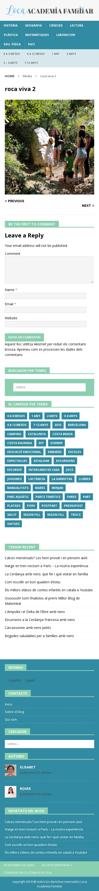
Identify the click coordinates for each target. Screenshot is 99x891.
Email (9, 304)
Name (10, 289)
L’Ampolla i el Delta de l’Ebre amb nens (35, 611)
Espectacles (17, 461)
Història (11, 25)
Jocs (69, 470)
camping (14, 434)
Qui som (11, 719)
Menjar (57, 488)
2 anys (71, 54)
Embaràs (55, 452)
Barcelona (77, 425)
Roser (25, 788)
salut (12, 515)
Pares (71, 497)
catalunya (37, 434)
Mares (40, 488)
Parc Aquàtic (18, 497)
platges (13, 506)
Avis (58, 425)
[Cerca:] (49, 387)
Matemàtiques (37, 35)
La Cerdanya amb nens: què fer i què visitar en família (46, 574)
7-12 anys (31, 62)
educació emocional (24, 452)
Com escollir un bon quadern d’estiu (32, 582)
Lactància (36, 479)
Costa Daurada (19, 443)
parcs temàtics (48, 497)
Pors (31, 506)
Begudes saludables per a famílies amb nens (39, 635)
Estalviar (41, 461)
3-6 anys (70, 416)
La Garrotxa (62, 479)
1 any (56, 54)
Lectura (76, 25)
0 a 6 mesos (12, 54)
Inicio (8, 704)
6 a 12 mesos (35, 54)
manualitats (17, 488)
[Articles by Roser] (10, 795)
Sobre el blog (14, 712)
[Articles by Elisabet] (10, 774)
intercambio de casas (19, 865)
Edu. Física (12, 44)
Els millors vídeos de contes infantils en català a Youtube (49, 590)
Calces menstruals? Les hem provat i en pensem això (46, 558)
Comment (12, 253)
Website (11, 318)
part (87, 497)
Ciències (55, 25)
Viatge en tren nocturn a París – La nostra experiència (46, 566)
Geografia (33, 25)
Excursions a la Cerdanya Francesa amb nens (40, 619)
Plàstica (11, 35)
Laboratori (65, 35)
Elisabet (28, 767)
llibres (84, 479)
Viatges (13, 524)
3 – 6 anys (10, 62)
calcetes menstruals (56, 865)
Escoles (74, 452)
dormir (56, 443)
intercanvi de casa (44, 470)
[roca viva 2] (49, 191)
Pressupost (73, 506)
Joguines (14, 479)
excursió (14, 470)
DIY (41, 443)
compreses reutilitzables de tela (27, 872)
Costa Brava (62, 434)
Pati (31, 44)
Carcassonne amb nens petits (28, 627)
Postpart (49, 506)
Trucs (75, 515)
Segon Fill (31, 515)
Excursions (65, 461)
